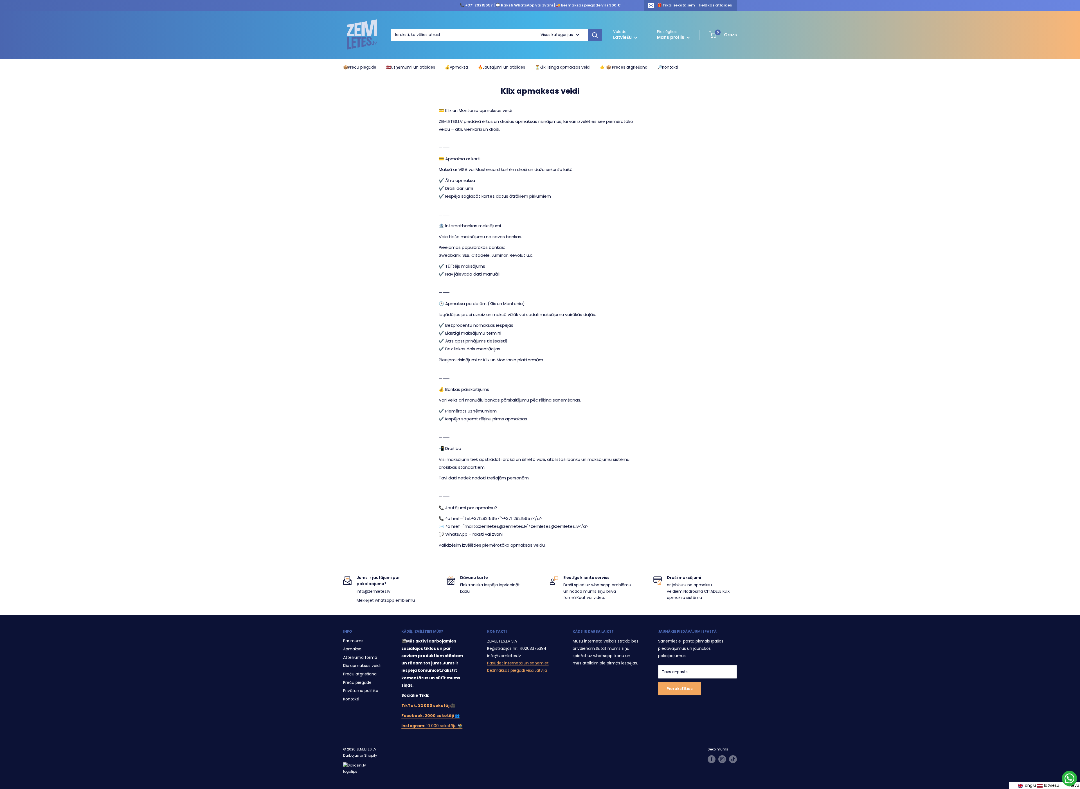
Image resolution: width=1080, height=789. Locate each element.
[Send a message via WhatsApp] (1069, 778)
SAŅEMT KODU (540, 473)
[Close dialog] (596, 305)
